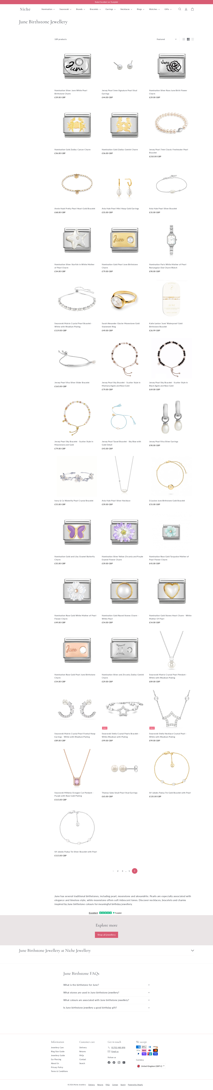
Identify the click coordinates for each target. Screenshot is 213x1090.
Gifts (167, 9)
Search (82, 1063)
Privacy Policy (57, 1067)
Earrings (110, 9)
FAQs (81, 1055)
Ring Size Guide (57, 1051)
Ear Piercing (56, 1059)
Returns (82, 1051)
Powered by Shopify (135, 1085)
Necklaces (125, 9)
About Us (55, 1063)
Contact (82, 1059)
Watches (153, 9)
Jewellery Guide (58, 1055)
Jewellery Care (57, 1047)
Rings (139, 9)
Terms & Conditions (59, 1071)
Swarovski (64, 9)
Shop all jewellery (106, 934)
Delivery (83, 1047)
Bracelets (94, 9)
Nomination (47, 9)
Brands (79, 9)
